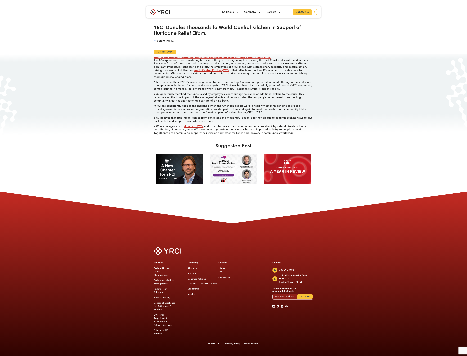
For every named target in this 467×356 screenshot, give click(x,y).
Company (250, 12)
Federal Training (162, 298)
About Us (192, 268)
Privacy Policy (232, 343)
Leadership (193, 289)
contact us (303, 12)
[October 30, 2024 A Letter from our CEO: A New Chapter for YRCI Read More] (179, 169)
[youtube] (286, 306)
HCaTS (193, 284)
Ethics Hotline (251, 343)
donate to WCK (193, 126)
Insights (191, 294)
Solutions (228, 12)
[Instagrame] (282, 306)
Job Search (224, 277)
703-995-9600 (286, 270)
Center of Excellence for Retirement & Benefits (164, 306)
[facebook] (278, 306)
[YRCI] (160, 12)
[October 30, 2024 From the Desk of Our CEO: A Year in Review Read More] (287, 169)
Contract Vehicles (197, 279)
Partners (192, 274)
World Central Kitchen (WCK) (212, 70)
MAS (215, 284)
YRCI (218, 343)
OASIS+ (204, 284)
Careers (271, 12)
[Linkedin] (273, 306)
